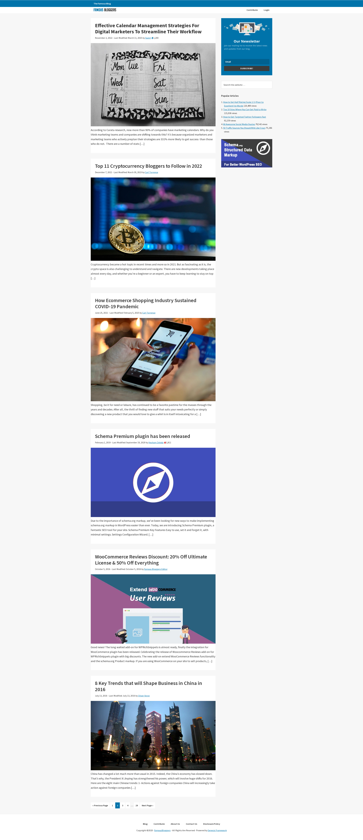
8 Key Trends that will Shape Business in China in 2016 (148, 686)
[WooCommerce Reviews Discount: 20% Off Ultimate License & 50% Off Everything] (153, 642)
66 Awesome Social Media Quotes (239, 124)
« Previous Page (100, 806)
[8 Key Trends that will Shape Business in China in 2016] (153, 769)
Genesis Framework (217, 830)
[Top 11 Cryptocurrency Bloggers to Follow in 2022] (153, 259)
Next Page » (147, 806)
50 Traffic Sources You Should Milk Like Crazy (244, 127)
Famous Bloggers (105, 9)
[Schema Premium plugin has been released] (153, 516)
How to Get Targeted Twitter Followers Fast (244, 116)
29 (137, 806)
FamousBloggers (162, 830)
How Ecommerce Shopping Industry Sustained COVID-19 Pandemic (145, 303)
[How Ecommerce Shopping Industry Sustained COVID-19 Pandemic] (153, 400)
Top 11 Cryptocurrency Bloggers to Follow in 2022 (148, 166)
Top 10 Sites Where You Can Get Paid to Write (244, 109)
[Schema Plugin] (246, 166)
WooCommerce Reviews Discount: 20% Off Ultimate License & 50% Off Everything (151, 559)
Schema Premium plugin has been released (142, 436)
